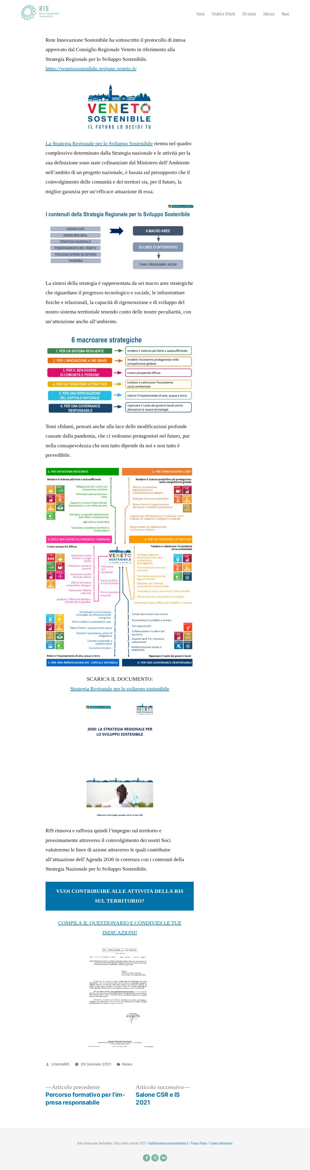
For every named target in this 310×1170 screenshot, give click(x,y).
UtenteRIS (60, 1064)
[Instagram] (155, 1158)
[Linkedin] (163, 1158)
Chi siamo (249, 14)
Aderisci (269, 14)
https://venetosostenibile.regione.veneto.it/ (91, 68)
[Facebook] (146, 1158)
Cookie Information (221, 1143)
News (285, 14)
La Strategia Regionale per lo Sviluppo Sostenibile (99, 143)
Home (201, 14)
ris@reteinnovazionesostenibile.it (168, 1143)
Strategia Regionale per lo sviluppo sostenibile (119, 688)
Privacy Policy (199, 1143)
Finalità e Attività (223, 14)
